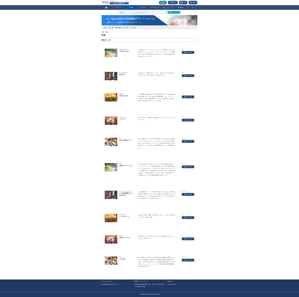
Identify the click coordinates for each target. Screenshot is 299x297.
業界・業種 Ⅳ (134, 27)
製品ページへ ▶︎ (188, 52)
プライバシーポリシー (107, 281)
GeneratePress (156, 294)
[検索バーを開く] (193, 7)
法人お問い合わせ (172, 284)
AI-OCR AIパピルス (163, 2)
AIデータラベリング (155, 7)
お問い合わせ (193, 2)
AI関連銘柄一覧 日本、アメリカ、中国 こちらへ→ (121, 1)
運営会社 (170, 281)
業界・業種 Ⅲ (126, 27)
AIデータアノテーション (173, 2)
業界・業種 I (111, 27)
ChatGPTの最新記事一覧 (119, 3)
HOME (106, 7)
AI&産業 (131, 7)
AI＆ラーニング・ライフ (168, 7)
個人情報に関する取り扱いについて (110, 284)
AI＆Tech (143, 7)
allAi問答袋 (180, 7)
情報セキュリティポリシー (141, 281)
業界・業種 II (118, 27)
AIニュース (118, 7)
